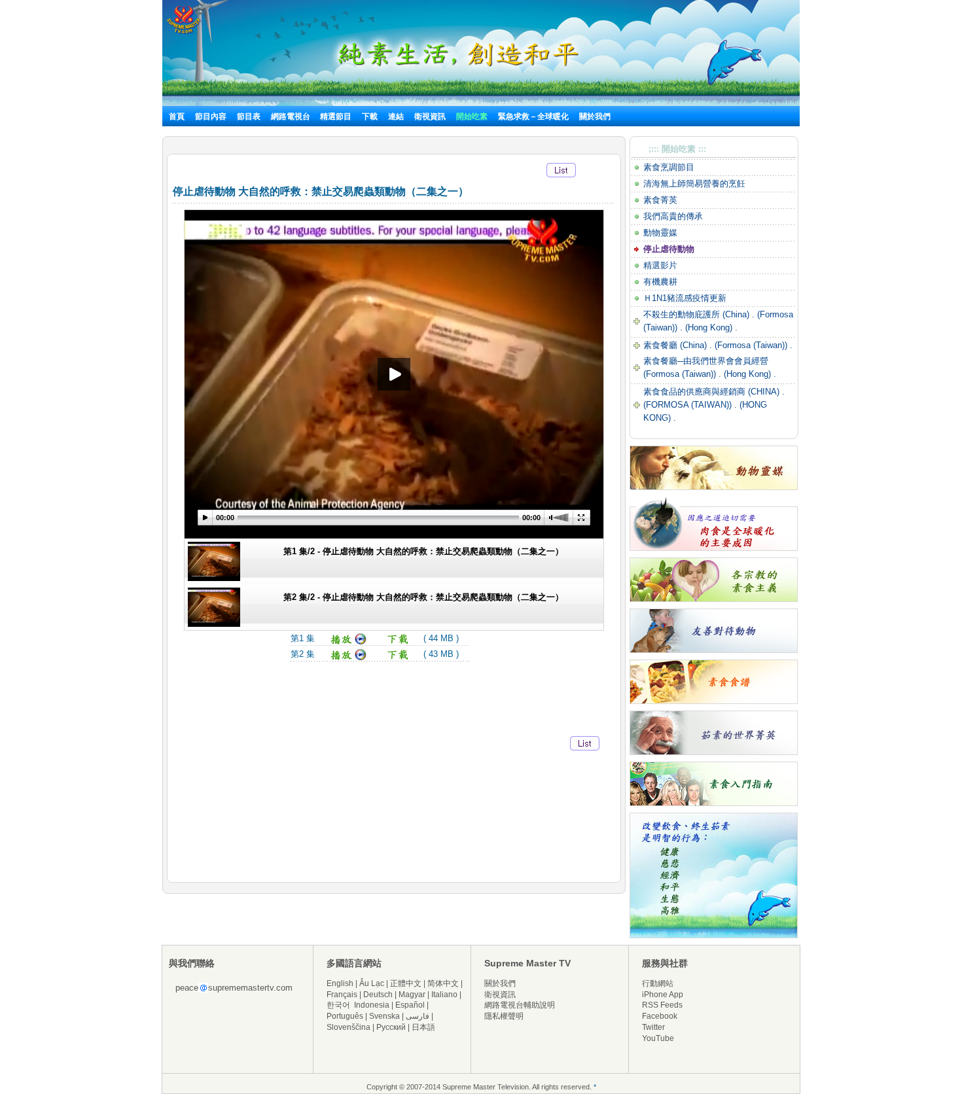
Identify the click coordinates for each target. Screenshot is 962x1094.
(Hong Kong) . (710, 327)
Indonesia (371, 1005)
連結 (396, 116)
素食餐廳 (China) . (679, 345)
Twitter (653, 1027)
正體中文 (405, 983)
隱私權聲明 (504, 1016)
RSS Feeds (662, 1005)
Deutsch (378, 994)
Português (345, 1016)
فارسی (417, 1016)
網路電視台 (291, 116)
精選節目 (335, 116)
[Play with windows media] (348, 658)
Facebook (659, 1016)
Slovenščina (348, 1027)
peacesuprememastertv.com (234, 988)
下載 (370, 116)
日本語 (423, 1027)
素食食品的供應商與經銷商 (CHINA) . (714, 392)
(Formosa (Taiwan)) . (754, 345)
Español (410, 1005)
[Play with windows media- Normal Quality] (348, 642)
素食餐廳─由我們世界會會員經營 (705, 361)
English (340, 983)
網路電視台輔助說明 (519, 1005)
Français (342, 994)
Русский (391, 1027)
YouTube (658, 1038)
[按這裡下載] (398, 642)
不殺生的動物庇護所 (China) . (700, 314)
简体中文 (443, 983)
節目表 (248, 116)
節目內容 (210, 116)
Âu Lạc (371, 983)
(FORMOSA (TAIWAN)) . (690, 405)
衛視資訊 (430, 116)
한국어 (338, 1005)
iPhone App (662, 994)
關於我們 (595, 116)
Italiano (444, 994)
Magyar (412, 994)
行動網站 (657, 983)
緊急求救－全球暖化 (533, 116)
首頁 (177, 116)
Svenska (384, 1016)
